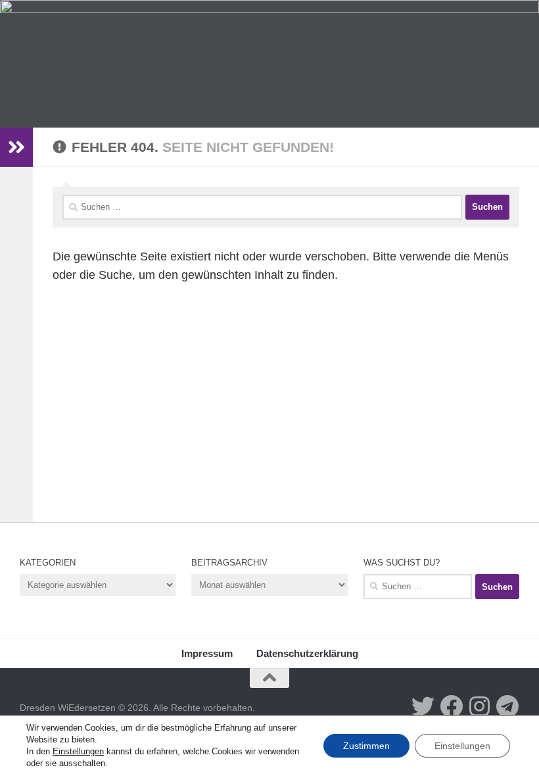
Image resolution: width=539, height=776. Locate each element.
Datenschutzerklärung (307, 653)
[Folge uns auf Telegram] (507, 705)
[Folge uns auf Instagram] (479, 705)
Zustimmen (366, 745)
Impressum (207, 653)
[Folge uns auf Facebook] (451, 705)
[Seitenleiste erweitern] (16, 147)
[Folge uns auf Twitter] (422, 705)
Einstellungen (78, 751)
